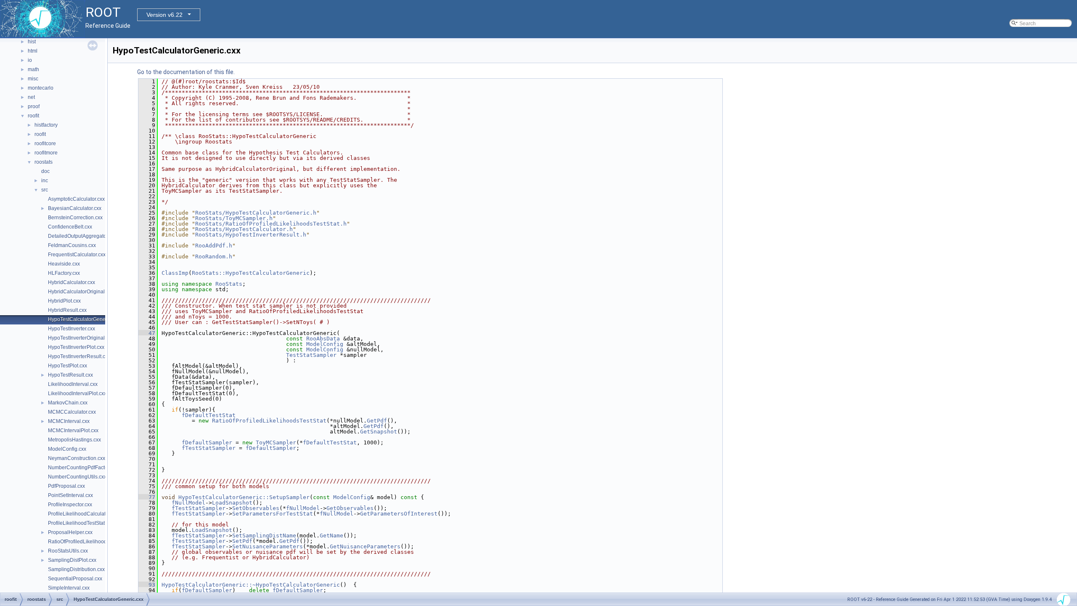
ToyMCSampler (276, 442)
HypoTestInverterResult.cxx (79, 356)
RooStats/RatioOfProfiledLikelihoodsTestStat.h (271, 224)
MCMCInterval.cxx (69, 421)
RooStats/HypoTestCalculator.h (244, 229)
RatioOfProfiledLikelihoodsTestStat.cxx (92, 542)
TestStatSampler (311, 355)
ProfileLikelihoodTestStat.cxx (81, 523)
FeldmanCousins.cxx (72, 245)
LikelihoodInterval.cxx (73, 384)
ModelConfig (324, 344)
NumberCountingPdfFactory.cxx (84, 467)
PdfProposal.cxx (66, 486)
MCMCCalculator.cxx (72, 412)
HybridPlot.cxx (64, 301)
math (33, 69)
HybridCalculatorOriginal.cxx (81, 292)
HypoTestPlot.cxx (67, 366)
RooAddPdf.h (213, 245)
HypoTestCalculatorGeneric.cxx (84, 319)
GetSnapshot (378, 431)
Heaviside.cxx (64, 264)
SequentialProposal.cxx (75, 579)
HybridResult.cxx (67, 310)
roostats (43, 162)
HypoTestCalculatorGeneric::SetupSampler (244, 497)
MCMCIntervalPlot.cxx (73, 430)
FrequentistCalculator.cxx (77, 255)
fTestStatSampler (209, 448)
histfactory (46, 125)
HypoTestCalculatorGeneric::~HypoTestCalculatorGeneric (251, 585)
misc (33, 79)
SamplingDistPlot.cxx (72, 560)
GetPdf (377, 420)
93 (146, 585)
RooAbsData (323, 338)
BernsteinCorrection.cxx (75, 218)
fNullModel (188, 503)
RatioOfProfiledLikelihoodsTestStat (269, 420)
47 (146, 333)
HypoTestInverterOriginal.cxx (81, 338)
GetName (331, 535)
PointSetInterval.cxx (70, 495)
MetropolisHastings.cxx (74, 440)
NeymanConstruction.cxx (76, 458)
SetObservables (255, 508)
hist (32, 42)
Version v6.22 (164, 14)
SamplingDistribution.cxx (76, 569)
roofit (33, 116)
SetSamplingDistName (264, 535)
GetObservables (350, 508)
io (30, 60)
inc (44, 180)
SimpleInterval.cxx (69, 588)
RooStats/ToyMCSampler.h (234, 218)
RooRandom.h (213, 256)
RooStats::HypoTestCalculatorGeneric (251, 273)
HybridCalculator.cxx (71, 282)
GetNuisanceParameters (365, 546)
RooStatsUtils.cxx (68, 551)
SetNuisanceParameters (267, 546)
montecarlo (40, 88)
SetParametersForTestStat (272, 513)
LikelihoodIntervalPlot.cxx (77, 393)
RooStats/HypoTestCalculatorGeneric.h (255, 213)
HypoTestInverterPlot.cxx (76, 347)
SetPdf (242, 541)
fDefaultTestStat (209, 415)
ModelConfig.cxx (67, 449)
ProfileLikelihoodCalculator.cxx (83, 514)
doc (45, 171)
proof (34, 106)
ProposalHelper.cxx (70, 532)
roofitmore (46, 153)
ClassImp (175, 273)
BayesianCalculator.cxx (74, 208)
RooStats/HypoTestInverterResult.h (250, 234)
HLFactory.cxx (64, 273)
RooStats (228, 284)
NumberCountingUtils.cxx (77, 477)
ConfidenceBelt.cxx (70, 227)
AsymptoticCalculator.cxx (76, 199)
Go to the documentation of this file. (186, 72)
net (31, 97)
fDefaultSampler (207, 442)
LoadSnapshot (232, 503)
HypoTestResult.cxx (70, 375)
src (44, 190)
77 (146, 497)
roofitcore (45, 143)
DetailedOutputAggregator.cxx (82, 236)
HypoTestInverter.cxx (71, 329)
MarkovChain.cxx (68, 403)
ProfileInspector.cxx (70, 505)
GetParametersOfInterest (399, 513)
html (32, 51)
